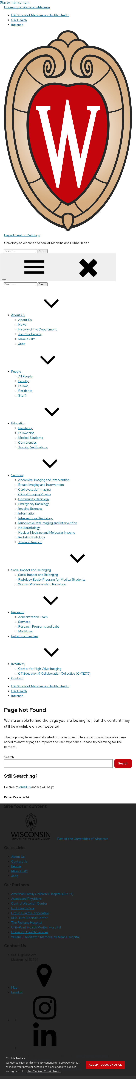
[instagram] (44, 1020)
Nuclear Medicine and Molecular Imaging (46, 532)
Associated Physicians (26, 899)
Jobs (21, 344)
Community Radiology (33, 499)
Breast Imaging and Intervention (41, 485)
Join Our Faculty (29, 334)
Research (17, 612)
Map (14, 987)
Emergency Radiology (33, 504)
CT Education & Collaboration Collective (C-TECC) (54, 673)
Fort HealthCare (22, 908)
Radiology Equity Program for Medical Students (51, 579)
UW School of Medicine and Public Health (40, 15)
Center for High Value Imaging (39, 669)
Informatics (26, 513)
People (16, 371)
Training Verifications (33, 447)
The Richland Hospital (26, 923)
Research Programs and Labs (38, 626)
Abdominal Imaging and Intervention (43, 480)
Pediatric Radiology (31, 537)
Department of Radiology (22, 235)
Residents (25, 391)
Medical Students (30, 438)
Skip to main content (15, 2)
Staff (22, 395)
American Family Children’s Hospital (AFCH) (42, 894)
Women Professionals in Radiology (42, 584)
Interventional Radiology (35, 518)
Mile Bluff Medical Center (29, 918)
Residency (25, 428)
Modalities (25, 631)
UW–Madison (27, 7)
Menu (4, 279)
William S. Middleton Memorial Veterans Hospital (45, 937)
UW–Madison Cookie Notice (44, 1071)
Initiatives (18, 664)
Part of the (82, 839)
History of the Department (37, 329)
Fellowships (26, 433)
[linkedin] (44, 1048)
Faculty (23, 381)
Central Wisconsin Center (29, 903)
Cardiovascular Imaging (34, 489)
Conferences (27, 442)
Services (24, 622)
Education (18, 423)
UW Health (19, 20)
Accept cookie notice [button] (105, 1065)
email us (25, 787)
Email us (17, 992)
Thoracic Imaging (30, 542)
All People (25, 376)
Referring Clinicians (24, 636)
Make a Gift (26, 339)
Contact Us (19, 861)
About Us (18, 315)
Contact (17, 678)
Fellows (23, 386)
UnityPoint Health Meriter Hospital (36, 927)
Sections (17, 475)
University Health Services (29, 932)
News (22, 324)
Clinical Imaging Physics (34, 494)
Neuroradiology (29, 528)
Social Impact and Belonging (31, 570)
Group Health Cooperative (30, 913)
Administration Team (33, 617)
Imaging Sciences (30, 509)
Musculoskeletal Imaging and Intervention (47, 523)
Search (9, 757)
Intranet (17, 25)
